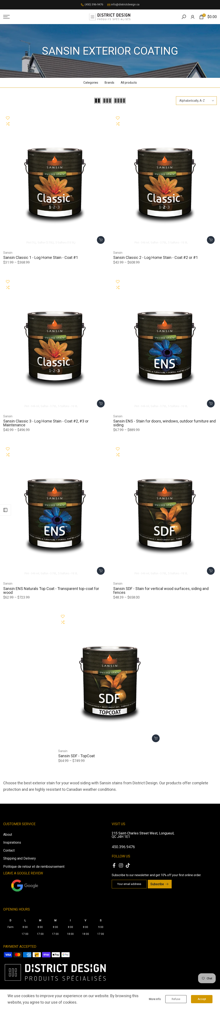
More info (155, 999)
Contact (9, 850)
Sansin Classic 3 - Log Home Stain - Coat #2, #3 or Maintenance (46, 423)
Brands (109, 82)
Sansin (7, 252)
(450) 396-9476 (94, 4)
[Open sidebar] (5, 510)
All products (129, 82)
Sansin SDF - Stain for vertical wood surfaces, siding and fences (161, 590)
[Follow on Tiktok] (127, 865)
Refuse (176, 999)
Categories (90, 82)
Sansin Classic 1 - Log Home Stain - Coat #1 (40, 257)
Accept (202, 999)
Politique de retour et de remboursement (33, 867)
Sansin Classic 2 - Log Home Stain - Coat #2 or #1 (155, 257)
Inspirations (12, 842)
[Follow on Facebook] (114, 865)
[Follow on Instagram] (121, 865)
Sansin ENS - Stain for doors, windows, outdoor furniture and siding (164, 423)
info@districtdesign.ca (125, 4)
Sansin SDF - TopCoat (76, 756)
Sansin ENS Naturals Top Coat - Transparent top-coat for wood (51, 590)
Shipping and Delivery (19, 858)
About (7, 834)
